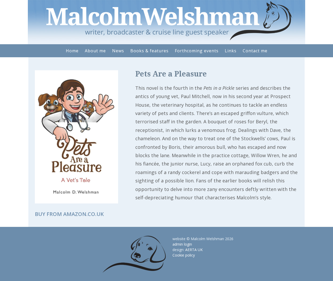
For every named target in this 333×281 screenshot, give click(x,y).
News (118, 51)
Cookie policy (183, 255)
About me (95, 51)
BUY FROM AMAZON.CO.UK (69, 214)
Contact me (255, 51)
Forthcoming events (197, 51)
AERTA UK (194, 249)
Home (72, 51)
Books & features (149, 51)
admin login (182, 244)
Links (230, 51)
